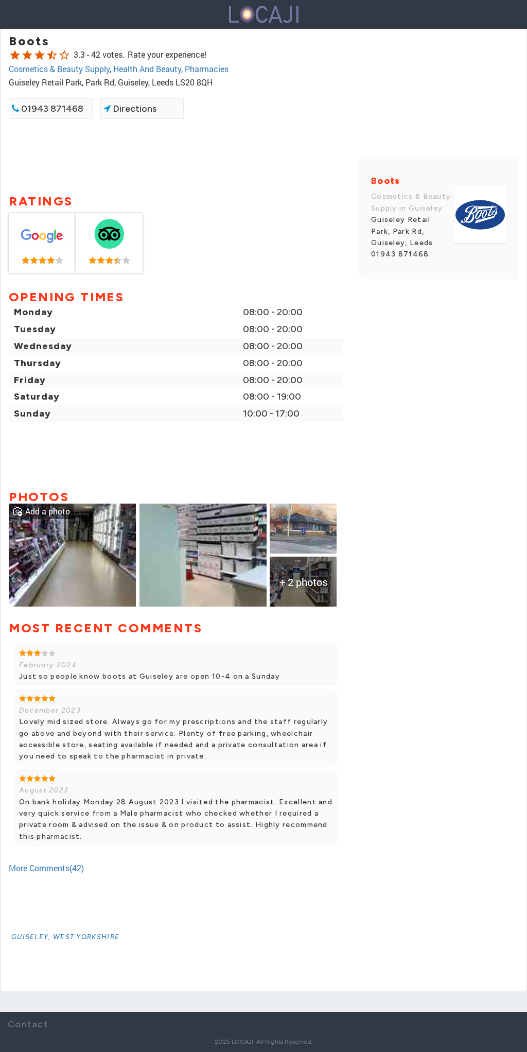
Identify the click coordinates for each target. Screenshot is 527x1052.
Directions (133, 108)
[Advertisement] (176, 155)
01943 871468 (51, 108)
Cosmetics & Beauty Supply (59, 68)
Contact (28, 1024)
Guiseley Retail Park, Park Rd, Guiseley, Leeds (402, 231)
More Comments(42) (46, 868)
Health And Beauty (147, 68)
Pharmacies (207, 68)
